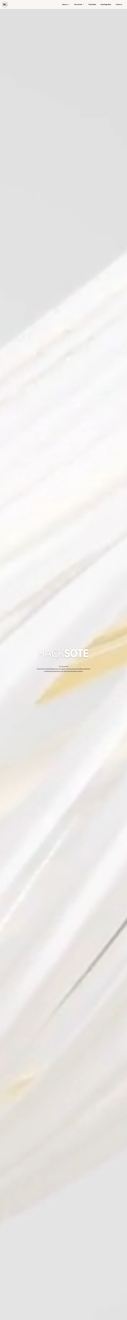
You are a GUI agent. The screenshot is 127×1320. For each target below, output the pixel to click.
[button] (66, 4)
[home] (7, 4)
